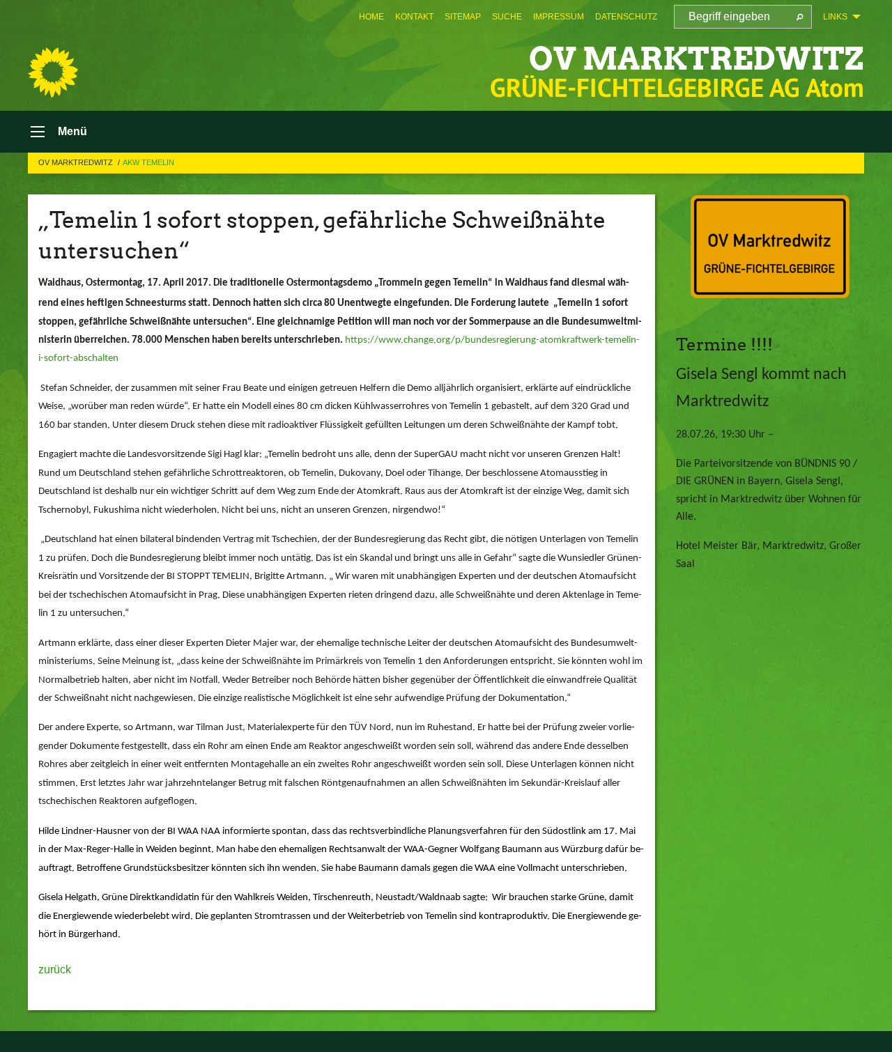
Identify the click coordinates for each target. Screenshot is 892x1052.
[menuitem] (371, 16)
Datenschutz (626, 17)
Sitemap (463, 17)
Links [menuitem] (835, 17)
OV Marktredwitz (696, 58)
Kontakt (414, 17)
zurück (54, 969)
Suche (507, 17)
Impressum (558, 17)
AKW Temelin (148, 162)
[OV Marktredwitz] (53, 72)
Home (371, 17)
